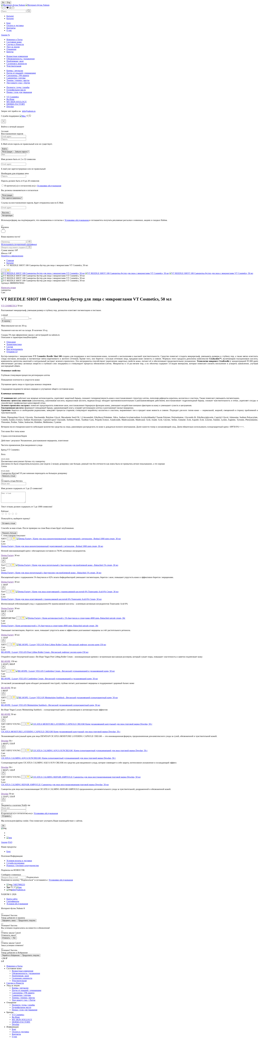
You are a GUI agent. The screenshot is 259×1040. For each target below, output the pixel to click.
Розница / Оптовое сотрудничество (22, 865)
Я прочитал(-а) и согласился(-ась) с (32, 186)
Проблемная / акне (15, 61)
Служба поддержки (15, 863)
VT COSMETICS (9, 306)
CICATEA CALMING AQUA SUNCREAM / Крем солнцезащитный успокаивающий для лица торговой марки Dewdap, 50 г (58, 758)
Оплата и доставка (15, 25)
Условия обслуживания (17, 904)
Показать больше (9, 533)
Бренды (9, 52)
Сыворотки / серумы (15, 78)
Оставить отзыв (8, 523)
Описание (11, 342)
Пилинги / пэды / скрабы (17, 87)
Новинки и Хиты (14, 39)
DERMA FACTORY (15, 104)
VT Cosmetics (12, 97)
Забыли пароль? (21, 152)
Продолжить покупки (26, 920)
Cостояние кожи (14, 42)
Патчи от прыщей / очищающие (21, 73)
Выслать (5, 213)
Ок (3, 826)
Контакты (11, 28)
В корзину (6, 321)
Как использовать (14, 349)
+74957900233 (18, 884)
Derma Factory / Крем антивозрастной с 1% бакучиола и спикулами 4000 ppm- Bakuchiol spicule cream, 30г (49, 626)
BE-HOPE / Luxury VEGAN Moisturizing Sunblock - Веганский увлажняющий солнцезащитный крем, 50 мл (50, 705)
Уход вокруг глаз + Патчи (18, 83)
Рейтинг (5, 511)
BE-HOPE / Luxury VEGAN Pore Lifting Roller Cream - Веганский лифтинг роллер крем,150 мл (44, 652)
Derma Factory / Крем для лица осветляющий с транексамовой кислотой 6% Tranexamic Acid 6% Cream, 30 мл (51, 599)
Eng (8, 2)
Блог (8, 23)
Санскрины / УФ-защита (17, 75)
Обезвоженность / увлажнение (20, 59)
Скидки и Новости (15, 44)
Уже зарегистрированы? (12, 198)
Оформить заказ (9, 920)
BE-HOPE (5, 661)
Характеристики (14, 344)
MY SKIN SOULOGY (16, 102)
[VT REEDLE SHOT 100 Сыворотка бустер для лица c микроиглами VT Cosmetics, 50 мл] (43, 273)
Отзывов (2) (12, 351)
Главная (10, 260)
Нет (14, 938)
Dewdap (10, 106)
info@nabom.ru (28, 111)
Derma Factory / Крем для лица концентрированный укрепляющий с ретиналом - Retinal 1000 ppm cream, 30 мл (52, 546)
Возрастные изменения (17, 56)
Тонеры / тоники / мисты (17, 80)
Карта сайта (11, 899)
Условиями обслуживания (49, 186)
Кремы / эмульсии (14, 70)
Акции (4, 842)
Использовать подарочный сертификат (19, 244)
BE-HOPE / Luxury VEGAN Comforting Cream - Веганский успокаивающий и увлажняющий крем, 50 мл (49, 678)
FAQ (10, 842)
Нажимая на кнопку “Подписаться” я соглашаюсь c (37, 880)
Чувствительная (13, 66)
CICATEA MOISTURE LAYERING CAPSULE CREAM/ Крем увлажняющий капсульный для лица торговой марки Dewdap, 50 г (60, 731)
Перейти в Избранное (11, 955)
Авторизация (7, 215)
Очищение (11, 49)
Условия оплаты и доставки (19, 860)
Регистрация (7, 152)
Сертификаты (12, 901)
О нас (9, 30)
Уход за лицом (13, 47)
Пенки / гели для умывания (19, 92)
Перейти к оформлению (12, 256)
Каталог (10, 16)
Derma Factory (7, 555)
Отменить (6, 938)
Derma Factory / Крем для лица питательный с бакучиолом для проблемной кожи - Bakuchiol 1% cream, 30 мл (51, 573)
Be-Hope (10, 99)
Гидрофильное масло (16, 90)
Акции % (5, 35)
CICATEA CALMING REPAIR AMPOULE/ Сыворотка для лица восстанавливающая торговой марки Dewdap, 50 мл (55, 784)
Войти (4, 149)
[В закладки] (3, 270)
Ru (3, 2)
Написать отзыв (8, 287)
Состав (9, 347)
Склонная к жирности (16, 63)
